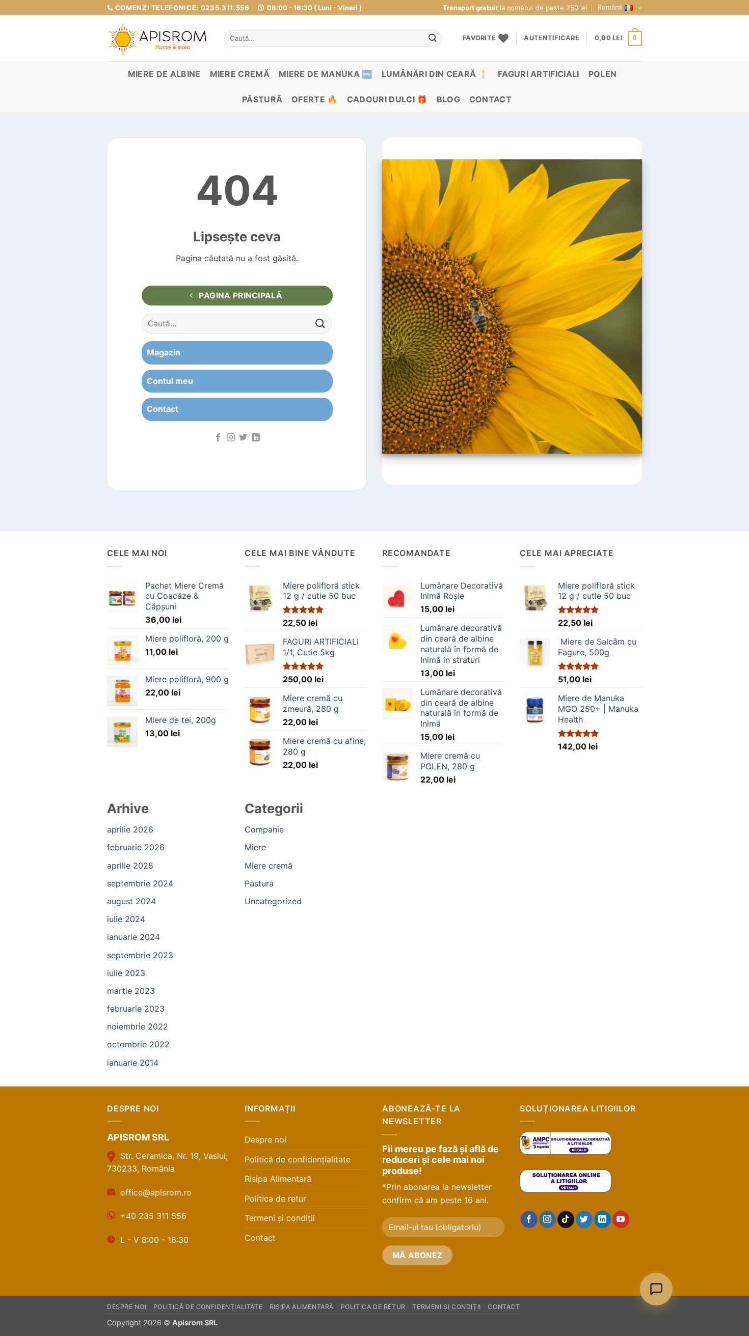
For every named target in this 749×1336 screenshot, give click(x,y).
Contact (490, 99)
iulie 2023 (126, 973)
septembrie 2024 (140, 883)
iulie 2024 (126, 919)
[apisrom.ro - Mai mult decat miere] (158, 39)
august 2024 (131, 901)
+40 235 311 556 (153, 1216)
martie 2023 (131, 991)
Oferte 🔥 (314, 99)
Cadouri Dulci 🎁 (387, 99)
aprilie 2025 (130, 865)
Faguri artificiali (538, 74)
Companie (264, 829)
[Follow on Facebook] (218, 437)
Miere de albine (164, 74)
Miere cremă (240, 74)
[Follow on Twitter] (243, 437)
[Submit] (432, 38)
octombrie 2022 (138, 1044)
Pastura (259, 883)
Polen (602, 74)
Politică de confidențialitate (298, 1159)
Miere (255, 847)
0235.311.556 (225, 8)
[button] (551, 38)
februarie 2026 (136, 847)
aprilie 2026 (130, 829)
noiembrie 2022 (137, 1026)
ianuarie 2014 (132, 1062)
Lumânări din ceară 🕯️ (435, 74)
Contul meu (170, 381)
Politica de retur (275, 1198)
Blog (448, 99)
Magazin (163, 352)
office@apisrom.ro (156, 1192)
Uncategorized (273, 901)
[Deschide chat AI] (656, 1289)
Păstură (262, 99)
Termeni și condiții (280, 1218)
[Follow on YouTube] (620, 1219)
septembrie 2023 (140, 955)
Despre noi (265, 1139)
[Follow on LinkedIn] (256, 437)
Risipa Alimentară (278, 1179)
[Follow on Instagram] (231, 437)
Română (610, 7)
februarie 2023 (136, 1009)
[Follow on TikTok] (565, 1219)
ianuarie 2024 (133, 937)
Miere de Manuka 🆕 (325, 74)
